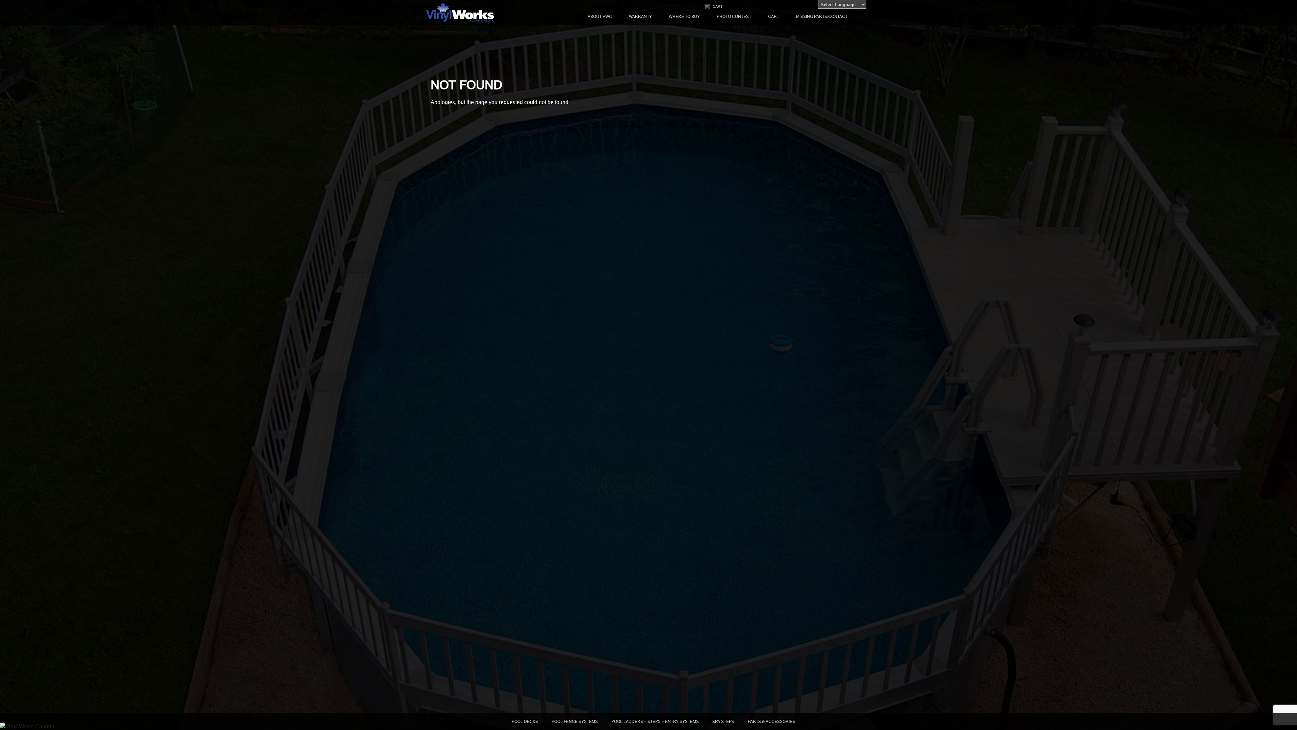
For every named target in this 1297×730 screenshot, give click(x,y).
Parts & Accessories (771, 721)
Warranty (640, 16)
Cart (718, 6)
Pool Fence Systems (575, 721)
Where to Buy (684, 16)
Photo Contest (734, 16)
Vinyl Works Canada (460, 12)
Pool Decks (525, 721)
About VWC (600, 16)
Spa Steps (723, 721)
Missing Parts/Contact (821, 16)
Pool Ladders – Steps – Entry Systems (655, 721)
